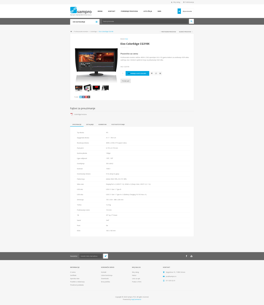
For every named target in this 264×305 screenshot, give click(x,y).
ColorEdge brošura (80, 114)
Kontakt (103, 272)
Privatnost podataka (77, 285)
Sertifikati (73, 275)
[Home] (71, 31)
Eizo (126, 39)
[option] (78, 88)
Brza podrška (105, 282)
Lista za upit (136, 278)
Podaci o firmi (136, 282)
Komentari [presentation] (102, 124)
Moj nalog (176, 2)
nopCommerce (136, 299)
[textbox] (145, 21)
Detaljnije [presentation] (90, 124)
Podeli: (76, 97)
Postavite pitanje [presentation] (118, 124)
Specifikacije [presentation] (76, 124)
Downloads (105, 278)
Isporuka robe (74, 278)
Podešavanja (189, 2)
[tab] (77, 124)
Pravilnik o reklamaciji (77, 282)
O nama (72, 272)
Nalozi (134, 275)
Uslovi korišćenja (106, 275)
